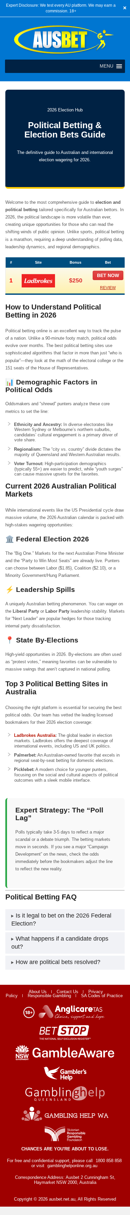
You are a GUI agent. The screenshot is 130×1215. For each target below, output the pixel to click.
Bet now (108, 275)
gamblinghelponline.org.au (72, 1165)
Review (108, 287)
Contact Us (67, 991)
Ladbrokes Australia (34, 735)
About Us (38, 991)
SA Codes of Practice (102, 995)
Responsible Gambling (49, 995)
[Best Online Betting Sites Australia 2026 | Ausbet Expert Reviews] (64, 54)
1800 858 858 (109, 1160)
